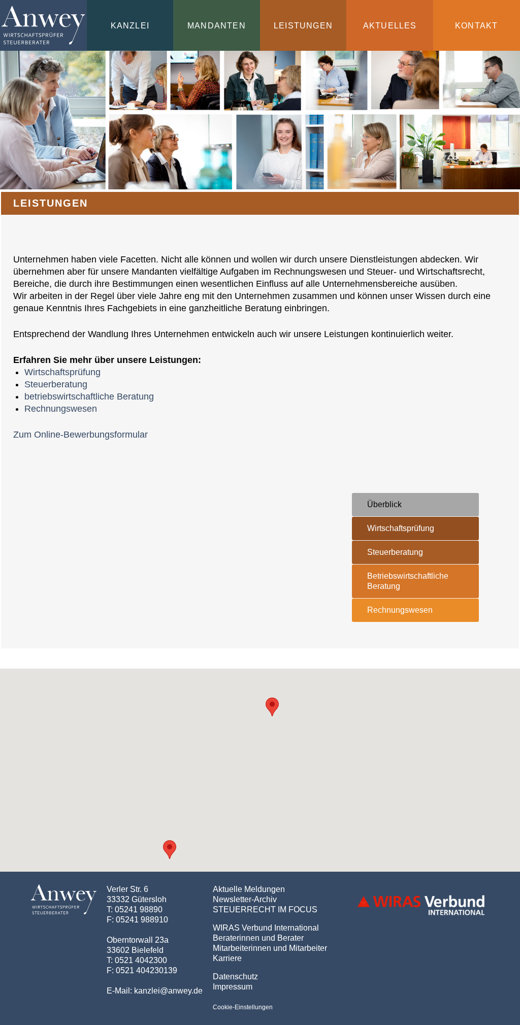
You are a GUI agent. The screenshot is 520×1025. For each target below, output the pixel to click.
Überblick (384, 504)
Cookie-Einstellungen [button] (243, 1007)
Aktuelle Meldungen (249, 889)
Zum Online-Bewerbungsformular (80, 434)
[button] (169, 849)
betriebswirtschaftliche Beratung (89, 396)
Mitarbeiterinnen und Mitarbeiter (270, 948)
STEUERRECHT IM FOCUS (265, 909)
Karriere (227, 958)
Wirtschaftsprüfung (62, 372)
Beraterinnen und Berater (258, 938)
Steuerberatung (55, 384)
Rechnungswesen (60, 409)
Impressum (232, 986)
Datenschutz (235, 976)
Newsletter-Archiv (245, 899)
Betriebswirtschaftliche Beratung (407, 581)
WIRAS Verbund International (266, 927)
